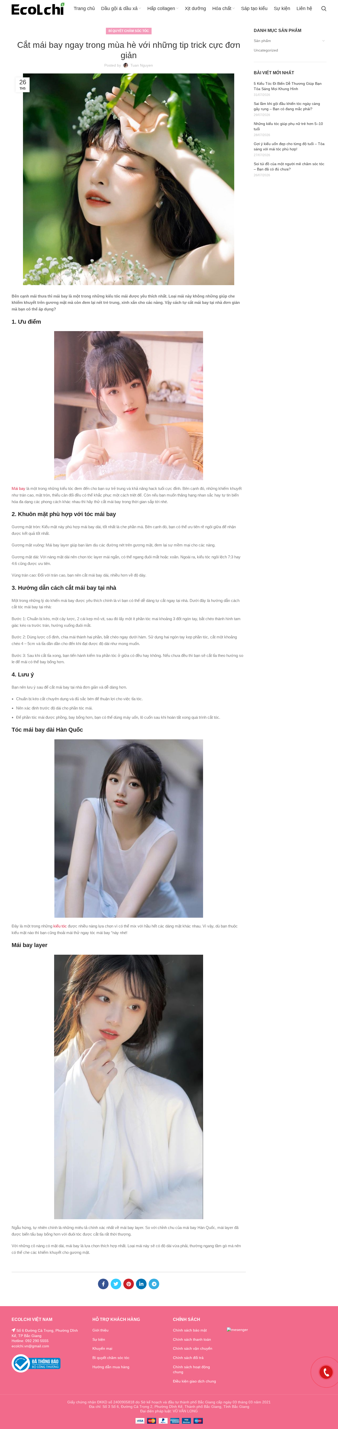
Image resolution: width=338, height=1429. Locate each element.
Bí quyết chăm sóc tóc (129, 31)
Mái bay (18, 488)
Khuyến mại (102, 1348)
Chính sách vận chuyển (192, 1348)
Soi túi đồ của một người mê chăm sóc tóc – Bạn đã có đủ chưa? (289, 166)
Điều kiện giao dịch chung (194, 1381)
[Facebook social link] (103, 1284)
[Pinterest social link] (128, 1284)
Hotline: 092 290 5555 (30, 1341)
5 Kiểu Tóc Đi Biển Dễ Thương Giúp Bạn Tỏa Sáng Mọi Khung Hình (288, 86)
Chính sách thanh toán (192, 1339)
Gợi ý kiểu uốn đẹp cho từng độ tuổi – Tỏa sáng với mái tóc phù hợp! (289, 146)
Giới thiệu (100, 1330)
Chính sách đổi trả (188, 1358)
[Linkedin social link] (141, 1284)
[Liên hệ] (326, 1371)
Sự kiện (98, 1339)
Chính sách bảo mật (190, 1330)
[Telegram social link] (154, 1284)
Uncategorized (266, 50)
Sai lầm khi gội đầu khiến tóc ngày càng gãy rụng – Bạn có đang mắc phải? (287, 106)
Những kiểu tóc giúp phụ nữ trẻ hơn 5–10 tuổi (288, 126)
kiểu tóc (60, 926)
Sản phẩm (262, 41)
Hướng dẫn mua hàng (110, 1367)
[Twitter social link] (116, 1284)
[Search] (324, 8)
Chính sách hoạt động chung (191, 1369)
